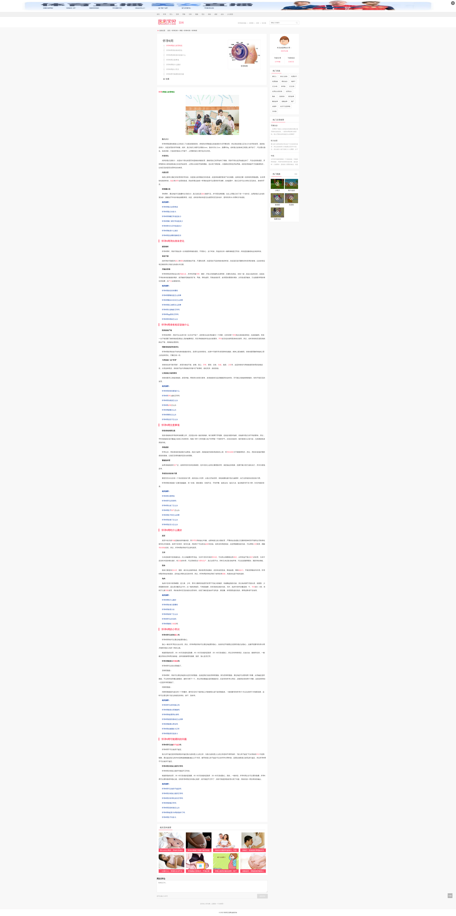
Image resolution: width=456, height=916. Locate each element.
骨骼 (167, 590)
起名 (222, 14)
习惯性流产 (202, 561)
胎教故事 (284, 101)
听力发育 (274, 141)
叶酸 (173, 540)
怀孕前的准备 (242, 23)
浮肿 (198, 274)
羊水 (258, 754)
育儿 (171, 14)
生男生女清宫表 (277, 91)
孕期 (181, 30)
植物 (223, 574)
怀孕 (164, 14)
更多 (295, 174)
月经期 (274, 111)
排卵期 (251, 23)
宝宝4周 (274, 86)
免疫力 (240, 570)
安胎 (179, 561)
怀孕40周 (187, 30)
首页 (158, 14)
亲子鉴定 (176, 745)
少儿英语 (230, 14)
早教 (183, 14)
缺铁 (207, 544)
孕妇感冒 (230, 452)
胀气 (173, 510)
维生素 (214, 557)
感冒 (215, 14)
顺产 (292, 101)
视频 (196, 14)
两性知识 (284, 81)
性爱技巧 (294, 76)
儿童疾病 (282, 96)
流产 (175, 465)
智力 (251, 557)
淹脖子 (293, 81)
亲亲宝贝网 (167, 22)
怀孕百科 (175, 30)
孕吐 (169, 396)
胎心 (176, 635)
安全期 (264, 23)
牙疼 (204, 365)
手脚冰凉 (274, 125)
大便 (255, 544)
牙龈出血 (183, 274)
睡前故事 (275, 101)
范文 (203, 14)
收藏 (167, 79)
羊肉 (253, 587)
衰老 (235, 557)
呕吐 (182, 261)
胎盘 (172, 181)
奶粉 (209, 14)
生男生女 (289, 91)
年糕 (272, 156)
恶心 (177, 261)
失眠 (219, 365)
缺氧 (169, 405)
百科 (190, 14)
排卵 (257, 23)
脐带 (177, 181)
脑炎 (273, 96)
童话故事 (291, 96)
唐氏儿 (274, 76)
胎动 (203, 194)
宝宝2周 (291, 86)
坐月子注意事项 (285, 106)
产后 (170, 281)
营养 (177, 14)
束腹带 (274, 106)
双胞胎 (175, 661)
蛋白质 (174, 570)
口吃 (229, 365)
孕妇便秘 (162, 548)
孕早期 (194, 540)
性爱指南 (275, 81)
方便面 (173, 624)
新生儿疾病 (283, 76)
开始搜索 (296, 22)
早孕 (220, 339)
